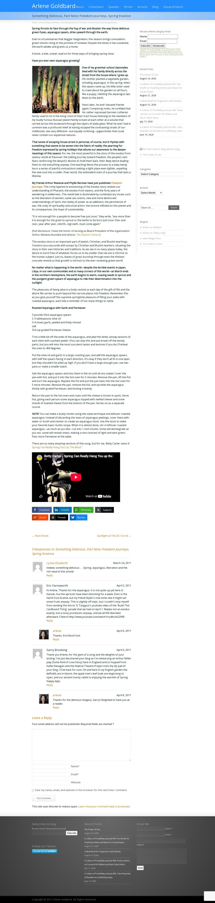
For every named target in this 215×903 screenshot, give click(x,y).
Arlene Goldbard (53, 6)
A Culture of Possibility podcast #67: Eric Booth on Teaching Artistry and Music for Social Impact (161, 87)
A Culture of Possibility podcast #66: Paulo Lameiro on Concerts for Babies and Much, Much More (161, 114)
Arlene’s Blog (173, 149)
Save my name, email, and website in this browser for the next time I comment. (81, 790)
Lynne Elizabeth (57, 563)
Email (75, 774)
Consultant (96, 7)
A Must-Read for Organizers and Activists (161, 100)
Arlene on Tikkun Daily (154, 232)
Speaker (113, 7)
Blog (155, 7)
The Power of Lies (149, 74)
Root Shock (40, 535)
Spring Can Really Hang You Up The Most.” (57, 447)
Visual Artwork (173, 7)
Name (75, 766)
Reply (49, 575)
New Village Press (152, 238)
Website (76, 782)
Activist (143, 7)
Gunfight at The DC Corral (114, 535)
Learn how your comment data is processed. (104, 806)
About (80, 7)
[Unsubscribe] (32, 837)
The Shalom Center (87, 234)
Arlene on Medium (152, 227)
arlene (57, 631)
